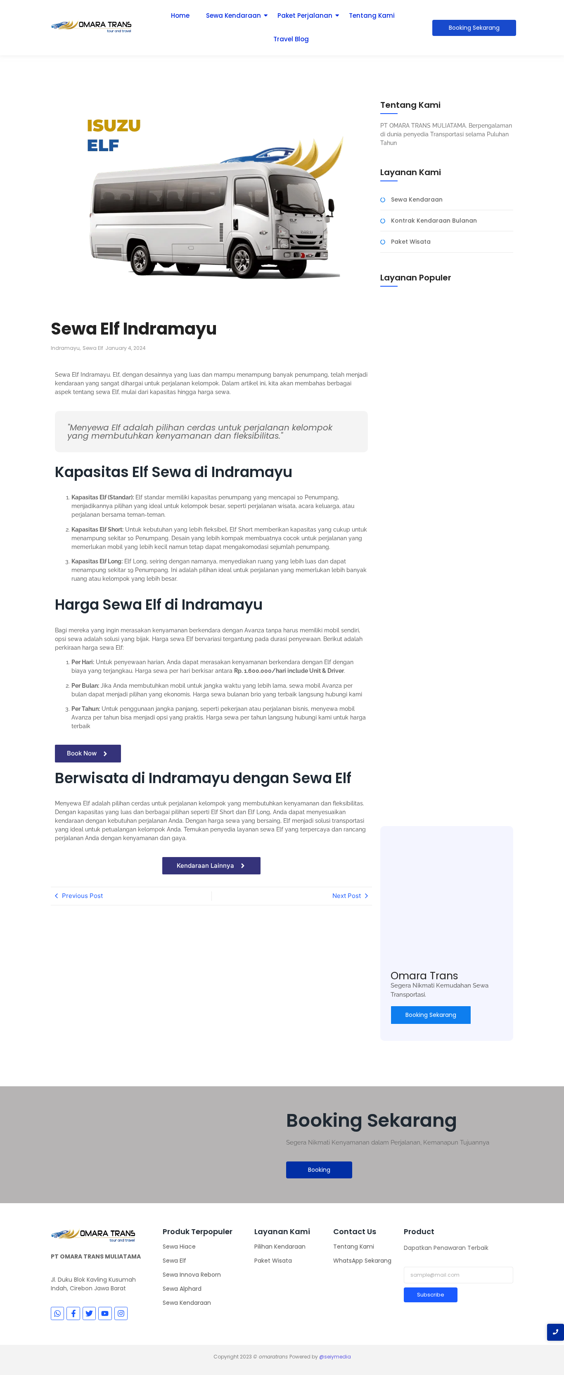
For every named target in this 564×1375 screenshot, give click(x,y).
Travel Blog (291, 39)
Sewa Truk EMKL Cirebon (416, 686)
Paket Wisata (273, 1260)
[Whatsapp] (57, 1313)
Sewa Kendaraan (233, 15)
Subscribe (430, 1295)
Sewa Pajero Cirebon (411, 397)
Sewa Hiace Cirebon (410, 791)
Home (180, 15)
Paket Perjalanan (304, 15)
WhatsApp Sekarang (362, 1260)
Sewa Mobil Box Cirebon (416, 542)
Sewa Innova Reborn (192, 1275)
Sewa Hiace (179, 1246)
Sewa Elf (174, 1260)
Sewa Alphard (182, 1289)
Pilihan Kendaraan (280, 1246)
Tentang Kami (372, 15)
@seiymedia (335, 1356)
